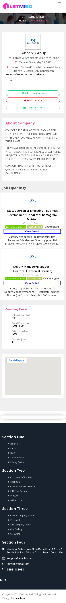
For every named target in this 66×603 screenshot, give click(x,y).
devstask (20, 598)
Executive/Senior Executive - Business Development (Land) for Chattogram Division (32, 215)
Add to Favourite (34, 93)
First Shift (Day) (35, 226)
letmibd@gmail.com (18, 563)
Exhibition (15, 481)
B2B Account (16, 500)
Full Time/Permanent (15, 226)
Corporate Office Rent (21, 477)
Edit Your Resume (19, 491)
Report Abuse (34, 100)
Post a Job (15, 520)
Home (22, 20)
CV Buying (15, 533)
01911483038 (15, 569)
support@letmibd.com (19, 558)
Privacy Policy (17, 462)
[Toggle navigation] (59, 4)
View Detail (32, 231)
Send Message (34, 107)
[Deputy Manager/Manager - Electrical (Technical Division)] (32, 261)
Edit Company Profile (20, 524)
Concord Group (32, 223)
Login (10, 80)
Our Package (16, 529)
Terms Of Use (17, 457)
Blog (12, 452)
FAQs (13, 448)
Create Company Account (23, 515)
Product (14, 495)
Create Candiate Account (22, 486)
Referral (14, 443)
